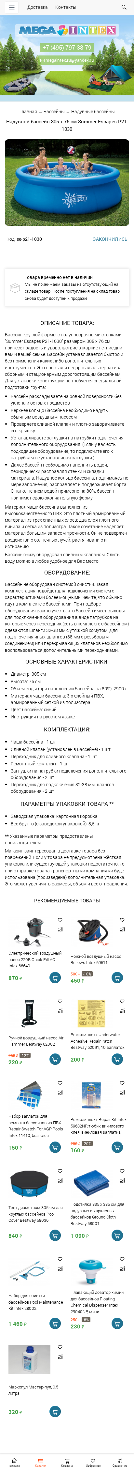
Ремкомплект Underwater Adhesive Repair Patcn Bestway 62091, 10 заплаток (98, 1041)
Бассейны (54, 111)
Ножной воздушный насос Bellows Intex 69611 (96, 959)
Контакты (65, 7)
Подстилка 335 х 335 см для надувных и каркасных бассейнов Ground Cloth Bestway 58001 (97, 1213)
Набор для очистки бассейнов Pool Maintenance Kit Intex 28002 (35, 1302)
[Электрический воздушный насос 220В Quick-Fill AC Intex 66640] (29, 932)
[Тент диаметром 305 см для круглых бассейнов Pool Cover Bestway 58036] (29, 1184)
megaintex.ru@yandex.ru (69, 60)
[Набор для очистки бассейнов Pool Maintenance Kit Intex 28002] (29, 1272)
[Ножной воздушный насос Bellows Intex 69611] (92, 932)
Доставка (37, 7)
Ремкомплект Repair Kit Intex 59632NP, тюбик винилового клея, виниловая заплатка (99, 1125)
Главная (28, 111)
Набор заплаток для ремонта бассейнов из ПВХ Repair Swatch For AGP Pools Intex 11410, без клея (35, 1125)
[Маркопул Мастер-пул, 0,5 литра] (29, 1360)
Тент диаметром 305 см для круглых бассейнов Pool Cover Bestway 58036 (35, 1213)
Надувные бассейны (93, 111)
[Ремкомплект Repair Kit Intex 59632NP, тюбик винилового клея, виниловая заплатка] (92, 1096)
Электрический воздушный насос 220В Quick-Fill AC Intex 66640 (34, 959)
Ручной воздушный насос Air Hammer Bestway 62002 (35, 1041)
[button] (60, 920)
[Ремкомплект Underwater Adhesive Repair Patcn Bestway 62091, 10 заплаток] (92, 1014)
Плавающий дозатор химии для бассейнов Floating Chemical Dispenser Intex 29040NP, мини (97, 1301)
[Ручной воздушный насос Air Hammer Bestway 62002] (29, 1014)
